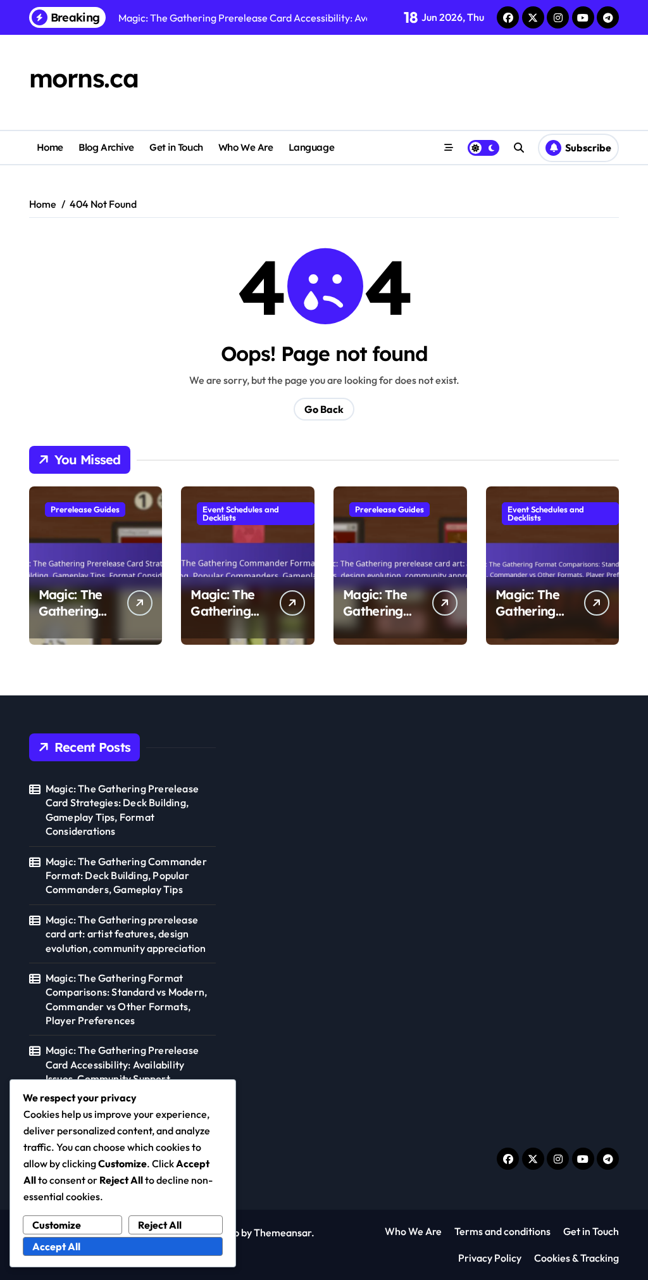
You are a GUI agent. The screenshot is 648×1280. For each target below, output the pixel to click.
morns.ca (83, 78)
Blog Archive (106, 147)
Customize (56, 1225)
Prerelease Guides (85, 509)
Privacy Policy (489, 1257)
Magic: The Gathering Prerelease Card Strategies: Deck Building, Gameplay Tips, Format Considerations (122, 809)
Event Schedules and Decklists (240, 513)
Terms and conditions (502, 1231)
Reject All (160, 1225)
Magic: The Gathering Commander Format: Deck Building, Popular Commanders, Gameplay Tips (126, 875)
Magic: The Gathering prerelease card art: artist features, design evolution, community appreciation (126, 933)
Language (311, 147)
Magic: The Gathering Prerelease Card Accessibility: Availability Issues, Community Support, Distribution (122, 1071)
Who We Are (245, 147)
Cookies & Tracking (576, 1257)
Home (50, 147)
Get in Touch (176, 147)
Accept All (56, 1246)
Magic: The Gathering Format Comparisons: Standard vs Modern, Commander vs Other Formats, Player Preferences (126, 999)
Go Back (324, 409)
